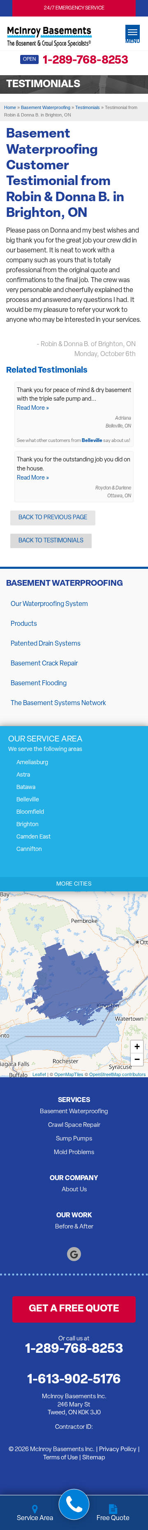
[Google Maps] (74, 1254)
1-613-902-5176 (74, 1380)
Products (24, 624)
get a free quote (74, 1309)
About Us (74, 1190)
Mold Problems (74, 1153)
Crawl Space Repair (74, 1125)
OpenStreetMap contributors (117, 1074)
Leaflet (39, 1074)
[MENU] (132, 32)
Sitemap (93, 1458)
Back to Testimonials (50, 541)
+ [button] (137, 1046)
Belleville (92, 440)
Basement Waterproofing (64, 584)
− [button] (137, 1059)
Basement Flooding (39, 683)
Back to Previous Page (52, 518)
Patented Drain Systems (46, 644)
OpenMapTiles (68, 1074)
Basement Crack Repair (44, 663)
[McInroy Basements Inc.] (49, 35)
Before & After (74, 1227)
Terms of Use (60, 1458)
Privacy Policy (117, 1450)
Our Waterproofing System (49, 604)
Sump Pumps (74, 1139)
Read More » (33, 408)
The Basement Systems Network (58, 703)
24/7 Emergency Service (74, 8)
